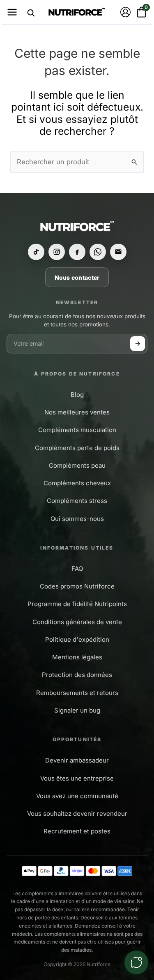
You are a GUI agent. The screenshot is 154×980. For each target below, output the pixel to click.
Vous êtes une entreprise (77, 778)
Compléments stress (77, 501)
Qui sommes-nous (77, 519)
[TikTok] (36, 252)
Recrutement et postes (77, 831)
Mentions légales (77, 657)
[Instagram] (56, 252)
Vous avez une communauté (77, 796)
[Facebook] (77, 252)
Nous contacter (77, 277)
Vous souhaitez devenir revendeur (77, 813)
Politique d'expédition (77, 639)
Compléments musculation (77, 430)
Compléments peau (77, 465)
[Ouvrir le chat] (136, 962)
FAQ (77, 569)
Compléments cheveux (77, 483)
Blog (77, 394)
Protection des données (77, 675)
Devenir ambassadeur (77, 760)
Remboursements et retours (77, 693)
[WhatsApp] (98, 252)
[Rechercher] (31, 13)
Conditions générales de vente (77, 622)
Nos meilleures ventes (77, 412)
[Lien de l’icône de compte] (125, 12)
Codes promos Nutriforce (77, 586)
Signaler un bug (77, 710)
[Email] (118, 252)
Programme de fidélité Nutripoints (77, 604)
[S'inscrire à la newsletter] (137, 343)
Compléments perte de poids (77, 448)
